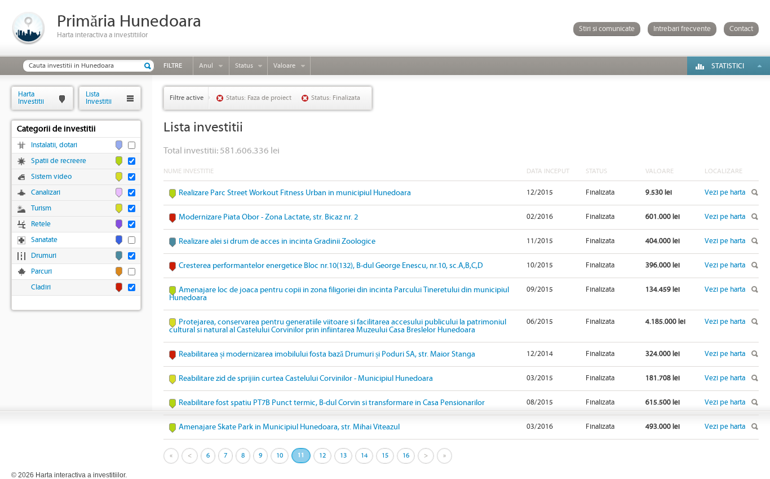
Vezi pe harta (725, 192)
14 (364, 455)
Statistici (727, 66)
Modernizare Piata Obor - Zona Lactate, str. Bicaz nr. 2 (268, 217)
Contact (741, 29)
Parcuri (41, 271)
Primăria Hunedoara (129, 21)
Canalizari (45, 192)
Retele (41, 224)
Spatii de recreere (58, 161)
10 (279, 455)
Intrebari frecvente (682, 29)
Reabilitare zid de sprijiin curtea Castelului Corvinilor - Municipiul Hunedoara (306, 379)
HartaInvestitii (31, 98)
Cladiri (41, 287)
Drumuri (43, 256)
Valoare (284, 65)
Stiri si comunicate (607, 29)
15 (385, 455)
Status (244, 65)
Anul (206, 65)
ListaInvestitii (99, 98)
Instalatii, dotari (54, 145)
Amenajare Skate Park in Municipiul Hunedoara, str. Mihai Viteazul (289, 427)
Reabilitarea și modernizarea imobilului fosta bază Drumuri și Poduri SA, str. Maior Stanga (327, 354)
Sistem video (51, 177)
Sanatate (44, 240)
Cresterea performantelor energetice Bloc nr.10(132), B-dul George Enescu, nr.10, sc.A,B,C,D (331, 266)
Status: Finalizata (335, 98)
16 (405, 455)
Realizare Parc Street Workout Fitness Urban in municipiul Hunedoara (295, 193)
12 (322, 455)
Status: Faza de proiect (258, 98)
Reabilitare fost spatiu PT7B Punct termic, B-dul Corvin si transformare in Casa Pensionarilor (332, 403)
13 (343, 455)
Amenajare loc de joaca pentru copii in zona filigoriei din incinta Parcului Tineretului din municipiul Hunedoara (339, 294)
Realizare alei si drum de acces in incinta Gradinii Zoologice (277, 241)
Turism (41, 208)
